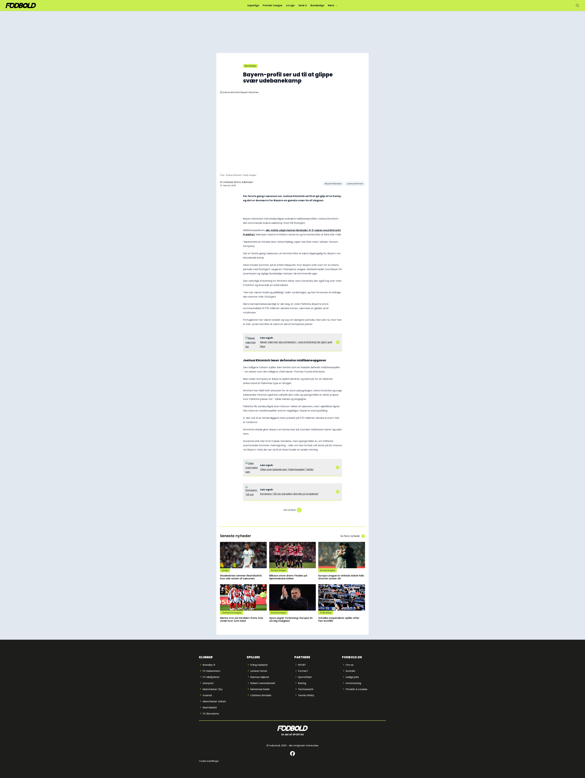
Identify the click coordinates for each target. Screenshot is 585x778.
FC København (211, 671)
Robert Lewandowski (262, 683)
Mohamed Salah (260, 689)
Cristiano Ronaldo (260, 695)
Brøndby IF (209, 665)
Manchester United (214, 701)
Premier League (272, 5)
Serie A (302, 5)
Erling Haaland (258, 665)
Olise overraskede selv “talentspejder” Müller (287, 469)
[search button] (577, 5)
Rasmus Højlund (259, 677)
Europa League (278, 570)
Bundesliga (317, 5)
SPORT (302, 665)
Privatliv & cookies (356, 689)
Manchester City (213, 689)
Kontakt (350, 671)
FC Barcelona (211, 713)
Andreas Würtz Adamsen (238, 182)
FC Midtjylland (211, 677)
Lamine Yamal (258, 671)
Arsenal (207, 695)
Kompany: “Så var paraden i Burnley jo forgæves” (289, 494)
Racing (302, 683)
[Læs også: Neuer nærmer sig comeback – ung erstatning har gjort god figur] (251, 342)
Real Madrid (210, 707)
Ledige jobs (352, 677)
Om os (349, 665)
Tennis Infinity (306, 695)
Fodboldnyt (325, 612)
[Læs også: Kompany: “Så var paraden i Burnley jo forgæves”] (251, 492)
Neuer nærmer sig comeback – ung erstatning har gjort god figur (296, 344)
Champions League (231, 612)
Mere (331, 5)
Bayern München (333, 183)
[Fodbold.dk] (20, 5)
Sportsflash (305, 677)
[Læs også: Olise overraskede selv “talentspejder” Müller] (251, 467)
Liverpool (208, 683)
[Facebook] (292, 753)
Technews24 (305, 689)
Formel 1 (303, 671)
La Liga (290, 5)
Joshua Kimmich (355, 183)
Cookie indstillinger (209, 761)
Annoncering (353, 683)
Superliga (253, 5)
